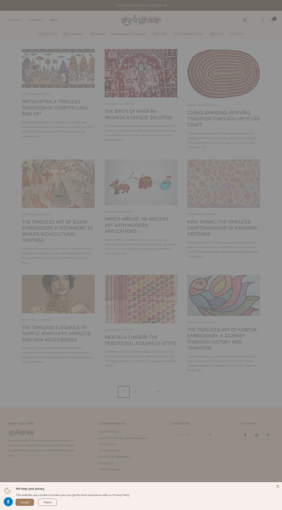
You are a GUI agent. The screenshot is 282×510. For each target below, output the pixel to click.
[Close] (278, 486)
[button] (8, 502)
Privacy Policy (121, 495)
